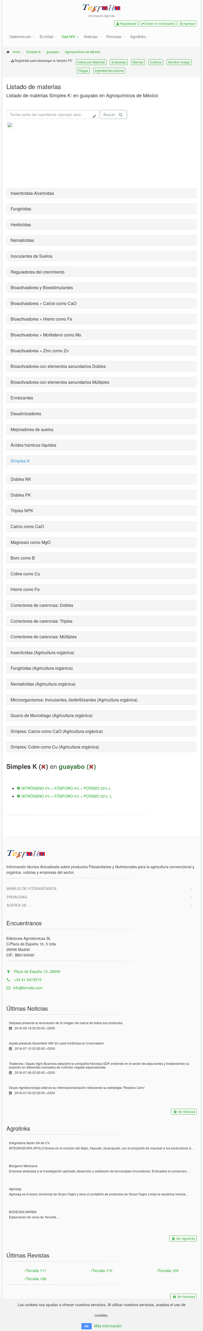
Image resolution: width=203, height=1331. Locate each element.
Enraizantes (22, 398)
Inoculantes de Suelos (31, 256)
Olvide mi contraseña (159, 23)
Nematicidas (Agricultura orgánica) (43, 684)
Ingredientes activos (109, 70)
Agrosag (15, 1188)
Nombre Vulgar (179, 62)
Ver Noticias (186, 1111)
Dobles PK (21, 495)
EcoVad (46, 36)
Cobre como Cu (25, 574)
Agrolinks (138, 36)
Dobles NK (21, 479)
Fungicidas (21, 209)
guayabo (53, 51)
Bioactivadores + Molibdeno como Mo (46, 335)
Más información (108, 1325)
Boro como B (23, 558)
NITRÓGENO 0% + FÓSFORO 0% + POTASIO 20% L (65, 788)
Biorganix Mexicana (23, 1165)
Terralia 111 (36, 1270)
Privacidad (17, 896)
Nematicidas (22, 240)
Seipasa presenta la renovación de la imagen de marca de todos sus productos (66, 1022)
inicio (16, 51)
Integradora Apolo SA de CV (29, 1142)
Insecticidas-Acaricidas (32, 193)
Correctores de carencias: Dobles (42, 605)
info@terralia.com (28, 987)
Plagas (83, 70)
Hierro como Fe (25, 589)
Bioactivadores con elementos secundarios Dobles (58, 366)
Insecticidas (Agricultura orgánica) (42, 652)
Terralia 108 (36, 1278)
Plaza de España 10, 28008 (36, 971)
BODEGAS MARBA (23, 1211)
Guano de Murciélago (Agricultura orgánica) (52, 715)
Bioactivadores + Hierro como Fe (41, 319)
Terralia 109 (168, 1270)
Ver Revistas (186, 1296)
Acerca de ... (19, 905)
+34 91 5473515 (27, 979)
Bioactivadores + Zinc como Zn (40, 351)
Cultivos (156, 62)
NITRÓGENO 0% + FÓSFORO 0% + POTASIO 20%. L (66, 796)
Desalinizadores (26, 413)
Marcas (138, 62)
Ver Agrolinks (185, 1238)
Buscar (109, 114)
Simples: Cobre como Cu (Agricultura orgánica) (55, 747)
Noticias (91, 36)
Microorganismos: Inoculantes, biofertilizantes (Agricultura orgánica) (74, 700)
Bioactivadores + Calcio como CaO (43, 303)
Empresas (119, 62)
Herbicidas (21, 224)
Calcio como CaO (27, 526)
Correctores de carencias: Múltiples (44, 637)
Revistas (114, 36)
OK (86, 1326)
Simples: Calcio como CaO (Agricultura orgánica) (57, 731)
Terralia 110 (102, 1270)
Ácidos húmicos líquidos (33, 445)
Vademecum (20, 36)
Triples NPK (22, 510)
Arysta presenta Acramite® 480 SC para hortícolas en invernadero (56, 1043)
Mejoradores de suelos (32, 429)
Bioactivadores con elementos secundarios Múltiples (60, 382)
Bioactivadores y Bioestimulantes (42, 287)
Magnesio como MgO (30, 542)
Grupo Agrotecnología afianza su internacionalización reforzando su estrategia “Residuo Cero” (77, 1087)
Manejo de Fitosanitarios (32, 888)
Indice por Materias (91, 62)
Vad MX (68, 36)
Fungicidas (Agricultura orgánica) (42, 668)
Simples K (33, 51)
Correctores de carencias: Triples (41, 621)
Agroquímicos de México (82, 51)
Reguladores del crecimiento (37, 272)
